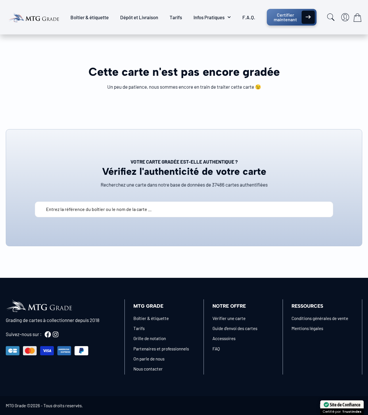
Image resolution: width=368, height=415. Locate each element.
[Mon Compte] (345, 17)
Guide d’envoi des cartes (234, 328)
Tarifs (176, 17)
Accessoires (223, 338)
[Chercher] (331, 17)
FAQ (216, 348)
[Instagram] (55, 334)
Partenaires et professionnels (161, 348)
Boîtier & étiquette (89, 17)
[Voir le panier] (357, 17)
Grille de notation (149, 338)
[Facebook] (48, 334)
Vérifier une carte (229, 318)
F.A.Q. (248, 17)
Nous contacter (148, 368)
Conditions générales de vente (320, 318)
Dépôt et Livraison (139, 17)
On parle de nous (148, 358)
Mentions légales (307, 328)
